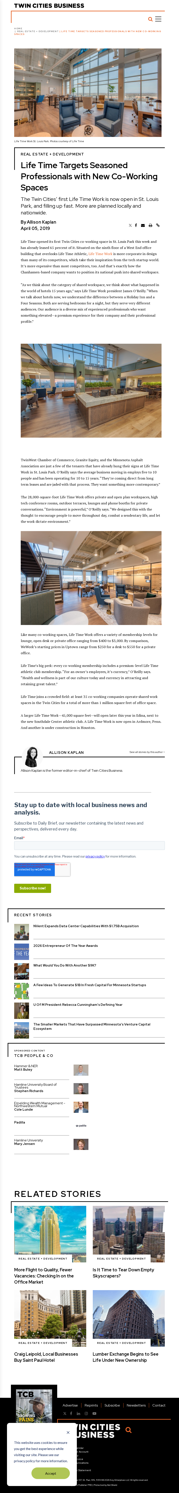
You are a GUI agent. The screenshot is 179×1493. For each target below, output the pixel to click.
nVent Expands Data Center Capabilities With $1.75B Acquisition (86, 926)
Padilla (19, 1122)
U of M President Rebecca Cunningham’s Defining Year (77, 1005)
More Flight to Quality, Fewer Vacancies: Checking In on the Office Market (44, 1276)
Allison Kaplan (41, 222)
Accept (50, 1473)
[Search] (150, 19)
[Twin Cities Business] (49, 5)
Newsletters (136, 1405)
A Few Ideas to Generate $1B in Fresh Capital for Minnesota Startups (89, 985)
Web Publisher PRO (82, 1485)
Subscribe (112, 1405)
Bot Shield (112, 1485)
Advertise (70, 1405)
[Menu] (158, 19)
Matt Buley (23, 1069)
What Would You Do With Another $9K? (64, 965)
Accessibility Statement (77, 1470)
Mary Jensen (24, 1144)
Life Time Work (100, 253)
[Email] (143, 225)
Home (18, 28)
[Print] (150, 225)
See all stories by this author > (147, 752)
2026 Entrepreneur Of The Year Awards (65, 946)
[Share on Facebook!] (136, 225)
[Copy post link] (158, 225)
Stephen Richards (28, 1091)
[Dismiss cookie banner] (68, 1433)
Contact (158, 1405)
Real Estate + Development (38, 31)
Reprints (91, 1405)
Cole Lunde (23, 1109)
